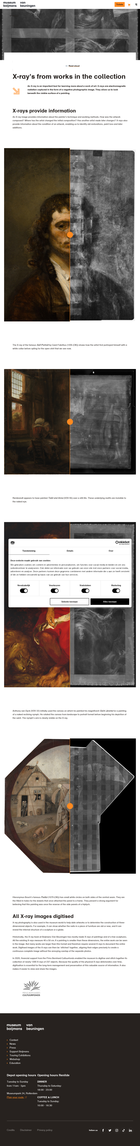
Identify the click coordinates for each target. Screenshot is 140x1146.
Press (13, 1048)
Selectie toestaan (69, 601)
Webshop (15, 1059)
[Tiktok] (123, 1130)
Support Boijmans (19, 1051)
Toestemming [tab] (28, 550)
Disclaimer (26, 1130)
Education (15, 1063)
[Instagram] (116, 1130)
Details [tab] (70, 550)
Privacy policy (44, 1130)
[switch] (55, 590)
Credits (11, 1130)
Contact (14, 1040)
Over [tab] (111, 550)
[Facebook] (103, 1130)
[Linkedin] (130, 1130)
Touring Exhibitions (20, 1055)
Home (15, 16)
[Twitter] (110, 1130)
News (13, 1044)
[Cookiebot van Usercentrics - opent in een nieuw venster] (117, 543)
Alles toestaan (110, 601)
